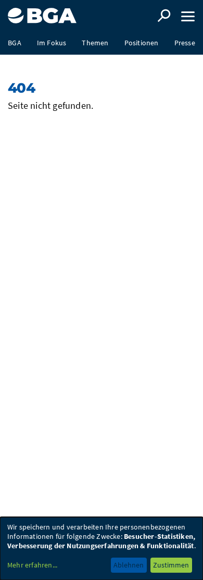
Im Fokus (52, 42)
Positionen (141, 42)
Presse (184, 42)
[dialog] (101, 548)
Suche (164, 15)
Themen (95, 42)
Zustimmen (171, 565)
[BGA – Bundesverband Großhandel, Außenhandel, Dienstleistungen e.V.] (42, 11)
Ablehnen (128, 565)
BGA (14, 42)
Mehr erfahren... (32, 565)
